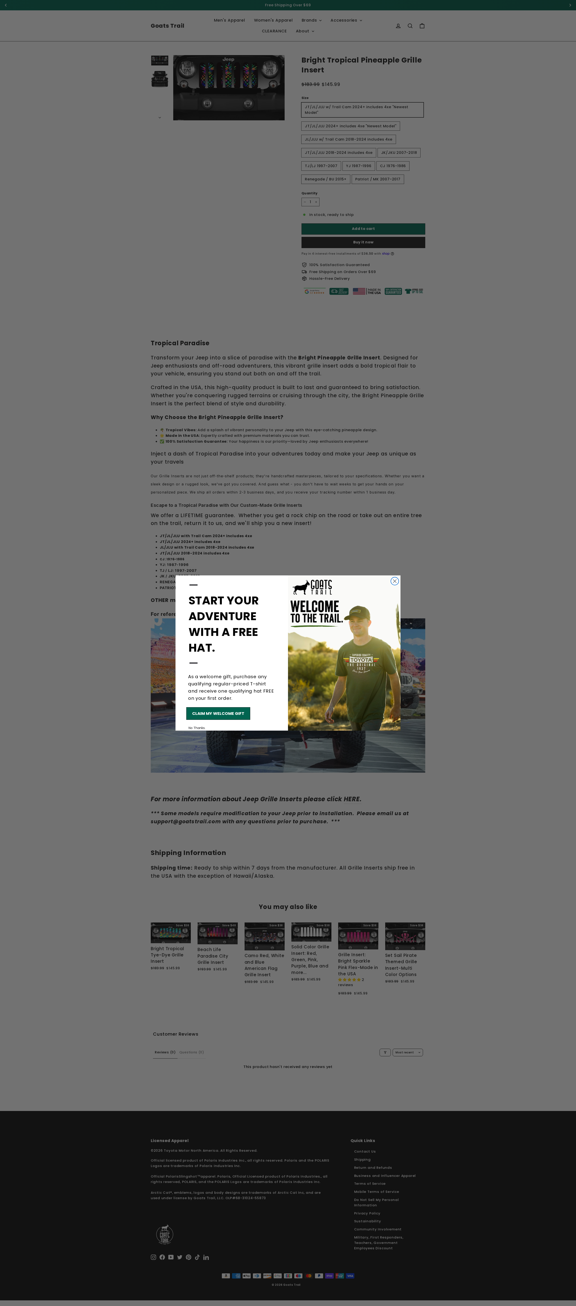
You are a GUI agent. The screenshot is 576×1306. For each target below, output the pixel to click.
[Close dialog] (395, 581)
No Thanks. (197, 728)
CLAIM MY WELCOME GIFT (218, 713)
